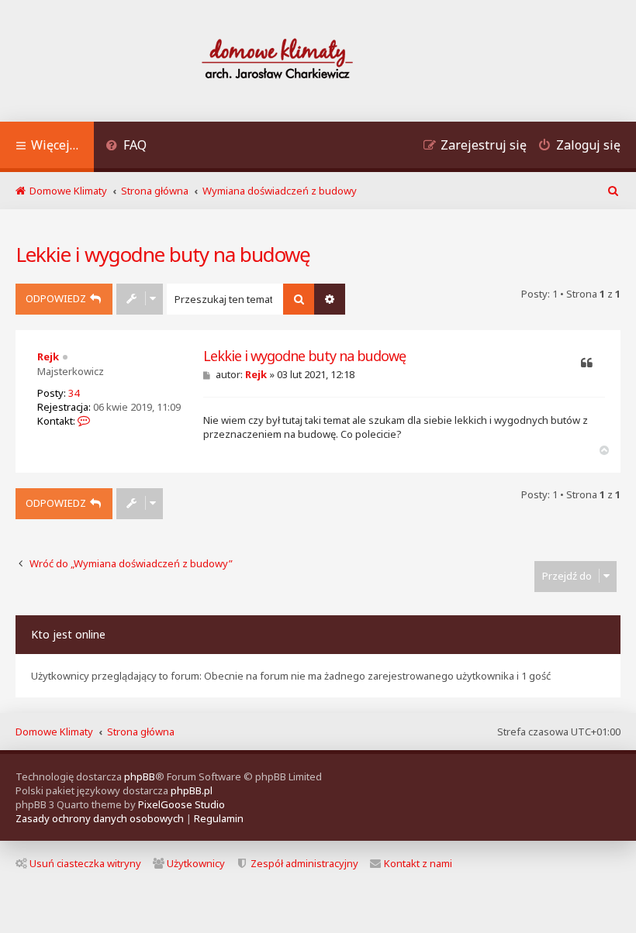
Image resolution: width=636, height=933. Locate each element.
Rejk (48, 356)
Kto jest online (68, 634)
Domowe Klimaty (54, 731)
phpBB (139, 776)
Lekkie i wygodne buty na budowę (163, 254)
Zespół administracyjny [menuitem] (304, 863)
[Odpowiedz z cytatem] (587, 363)
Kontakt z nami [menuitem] (418, 863)
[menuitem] (126, 147)
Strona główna (141, 731)
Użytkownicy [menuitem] (196, 863)
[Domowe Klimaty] (318, 61)
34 (73, 393)
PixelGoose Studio (181, 804)
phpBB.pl (192, 790)
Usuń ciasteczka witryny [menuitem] (85, 863)
